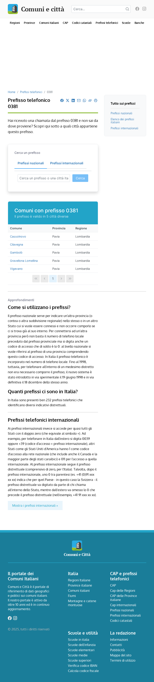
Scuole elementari (81, 650)
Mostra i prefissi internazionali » (35, 505)
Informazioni (119, 640)
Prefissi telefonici (107, 22)
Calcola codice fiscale (83, 671)
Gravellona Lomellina (24, 260)
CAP (65, 22)
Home (11, 92)
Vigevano (16, 268)
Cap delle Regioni (122, 591)
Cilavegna (16, 244)
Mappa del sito (120, 655)
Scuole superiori (79, 660)
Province (29, 22)
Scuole (126, 22)
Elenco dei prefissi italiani (122, 120)
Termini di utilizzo (122, 660)
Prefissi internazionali (124, 128)
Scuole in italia (78, 640)
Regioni (15, 22)
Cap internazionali (123, 605)
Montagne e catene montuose (82, 603)
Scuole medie (78, 655)
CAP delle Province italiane (123, 598)
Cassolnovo (18, 236)
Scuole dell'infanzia (82, 645)
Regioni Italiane (79, 580)
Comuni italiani (49, 22)
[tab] (30, 163)
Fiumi (72, 596)
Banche (139, 22)
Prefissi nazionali (121, 113)
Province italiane (80, 585)
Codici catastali (82, 22)
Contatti (116, 645)
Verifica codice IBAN (82, 666)
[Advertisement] (77, 60)
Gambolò (16, 252)
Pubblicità (117, 650)
